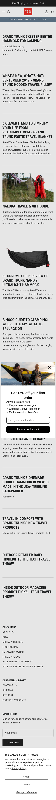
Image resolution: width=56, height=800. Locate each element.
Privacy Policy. (19, 768)
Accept (26, 776)
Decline (26, 784)
